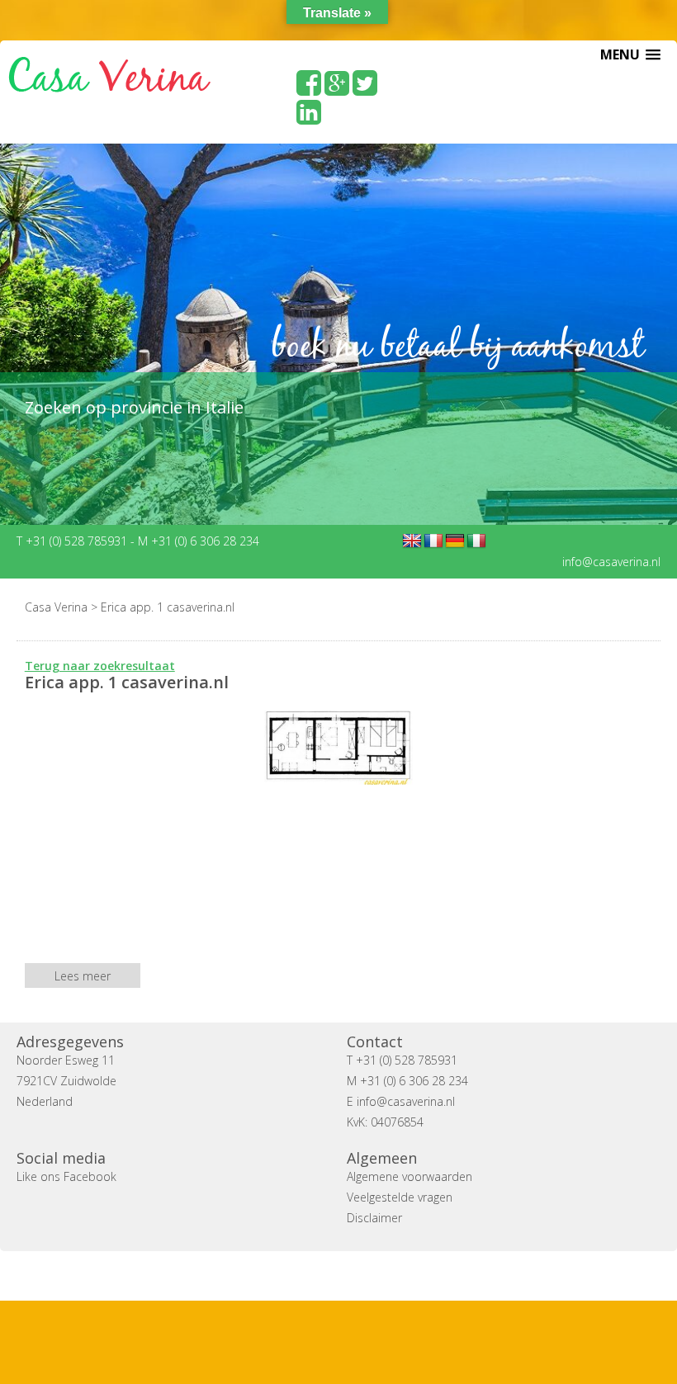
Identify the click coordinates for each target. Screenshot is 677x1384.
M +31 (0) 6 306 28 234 (198, 541)
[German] (455, 541)
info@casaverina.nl (611, 561)
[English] (412, 541)
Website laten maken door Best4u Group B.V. (417, 1275)
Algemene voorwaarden (409, 1176)
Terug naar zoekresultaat (100, 665)
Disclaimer (374, 1218)
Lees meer (82, 976)
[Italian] (476, 541)
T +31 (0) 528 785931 (73, 541)
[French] (433, 541)
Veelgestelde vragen (399, 1197)
